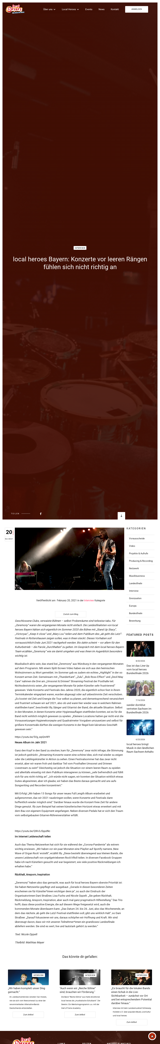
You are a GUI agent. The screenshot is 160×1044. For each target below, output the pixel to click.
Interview (80, 248)
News (102, 9)
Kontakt (115, 9)
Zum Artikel (28, 1014)
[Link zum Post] (140, 649)
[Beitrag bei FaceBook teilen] (33, 513)
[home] (15, 9)
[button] (49, 9)
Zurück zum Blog (70, 614)
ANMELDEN (136, 9)
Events (88, 9)
